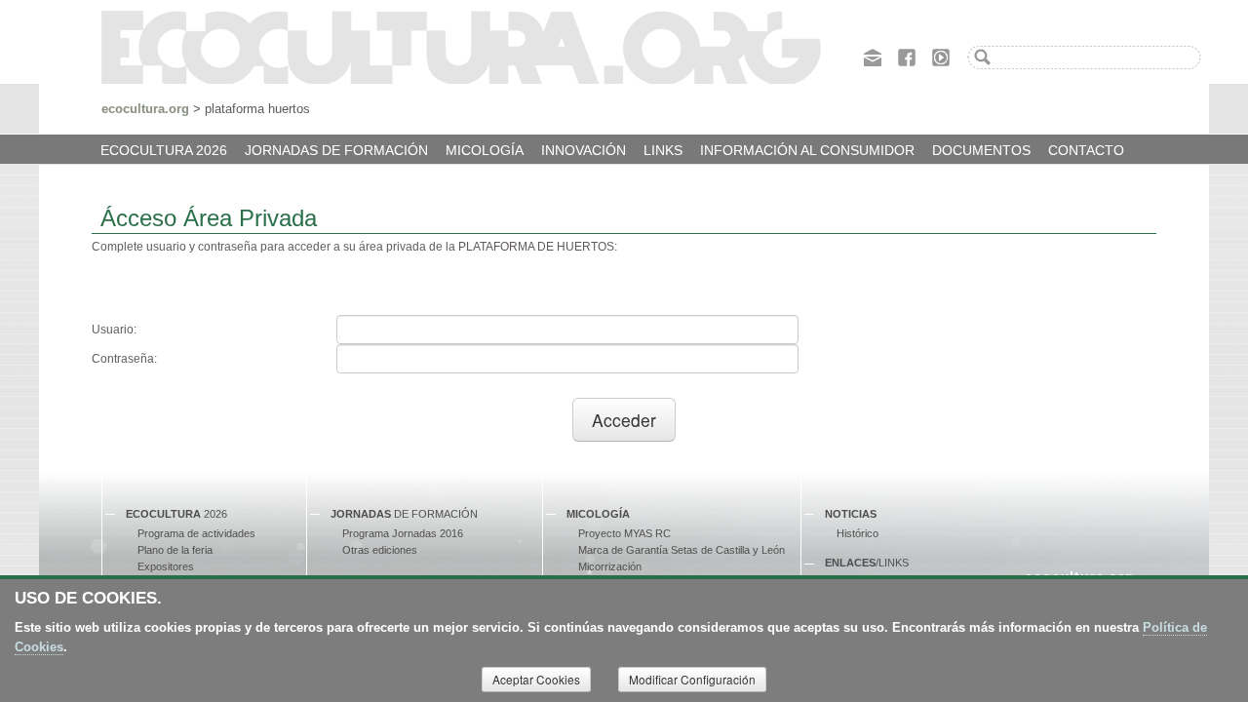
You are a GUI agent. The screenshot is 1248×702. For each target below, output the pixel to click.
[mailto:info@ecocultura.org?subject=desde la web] (872, 55)
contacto (1086, 150)
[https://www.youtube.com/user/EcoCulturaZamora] (941, 55)
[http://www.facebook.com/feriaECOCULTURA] (907, 55)
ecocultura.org (145, 108)
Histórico (857, 533)
